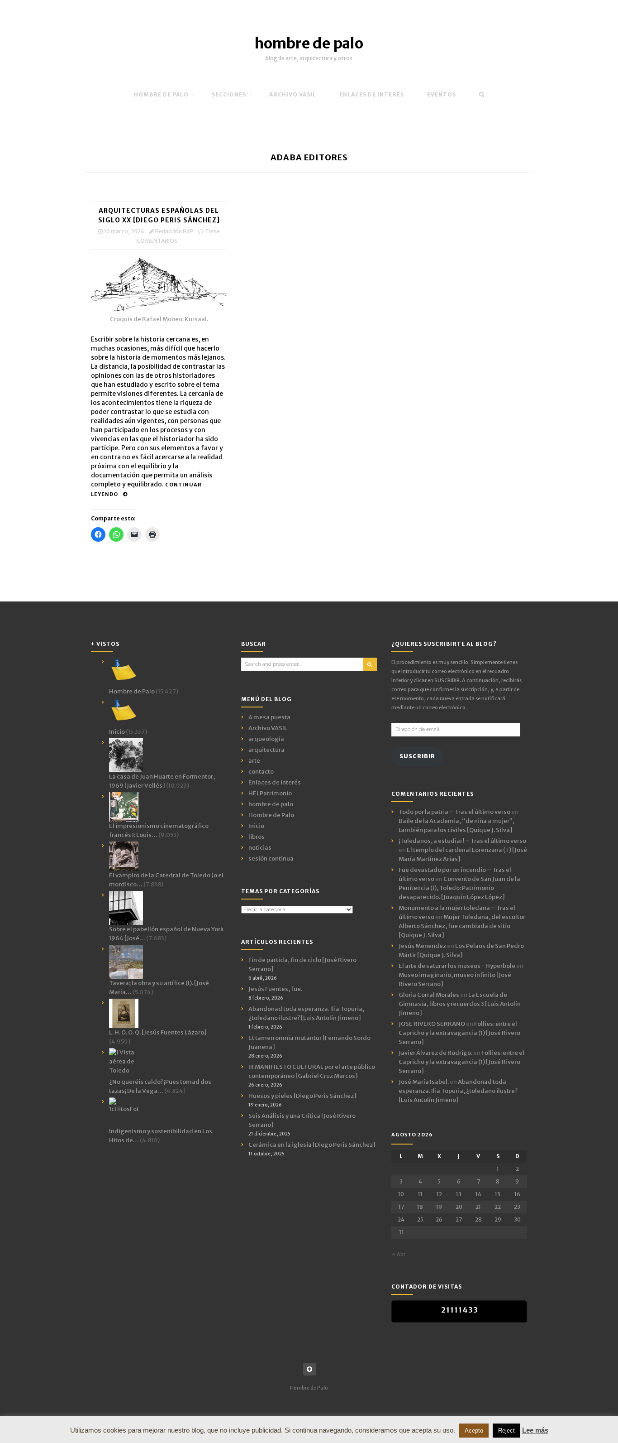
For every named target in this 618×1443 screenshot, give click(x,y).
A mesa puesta (269, 717)
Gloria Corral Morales (429, 995)
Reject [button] (506, 1430)
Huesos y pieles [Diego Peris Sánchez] (302, 1096)
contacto (261, 771)
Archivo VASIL (267, 728)
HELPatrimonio (270, 793)
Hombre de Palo (161, 94)
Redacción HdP (174, 231)
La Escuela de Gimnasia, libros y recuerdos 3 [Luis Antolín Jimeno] (460, 1004)
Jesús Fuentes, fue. (275, 989)
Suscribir (417, 756)
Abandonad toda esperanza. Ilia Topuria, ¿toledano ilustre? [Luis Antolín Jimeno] (458, 1091)
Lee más (535, 1430)
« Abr (398, 1254)
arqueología (266, 739)
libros (256, 837)
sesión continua (271, 858)
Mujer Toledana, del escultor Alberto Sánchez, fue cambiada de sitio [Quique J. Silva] (462, 926)
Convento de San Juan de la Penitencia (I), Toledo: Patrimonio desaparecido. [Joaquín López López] (459, 888)
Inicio (256, 826)
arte (254, 761)
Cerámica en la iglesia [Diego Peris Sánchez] (312, 1145)
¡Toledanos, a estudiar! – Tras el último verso (462, 841)
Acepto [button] (474, 1430)
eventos (441, 94)
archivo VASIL (292, 94)
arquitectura (266, 750)
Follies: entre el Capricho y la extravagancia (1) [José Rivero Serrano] (459, 1033)
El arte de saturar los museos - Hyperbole (457, 966)
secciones (229, 94)
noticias (259, 847)
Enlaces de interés (371, 94)
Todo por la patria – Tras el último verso (454, 812)
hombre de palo (309, 43)
